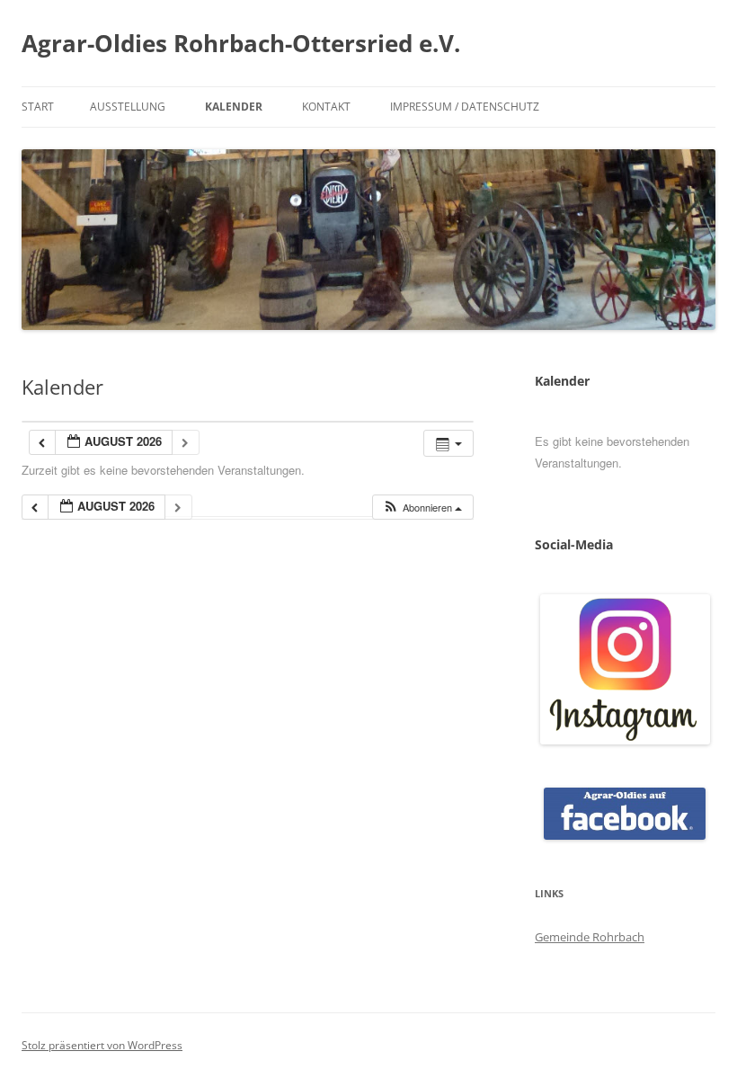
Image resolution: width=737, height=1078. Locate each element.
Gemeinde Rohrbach (589, 937)
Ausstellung (127, 106)
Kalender (233, 106)
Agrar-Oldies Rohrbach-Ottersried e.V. (241, 43)
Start (38, 106)
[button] (422, 507)
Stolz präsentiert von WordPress (102, 1045)
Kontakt (326, 106)
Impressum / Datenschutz (464, 106)
